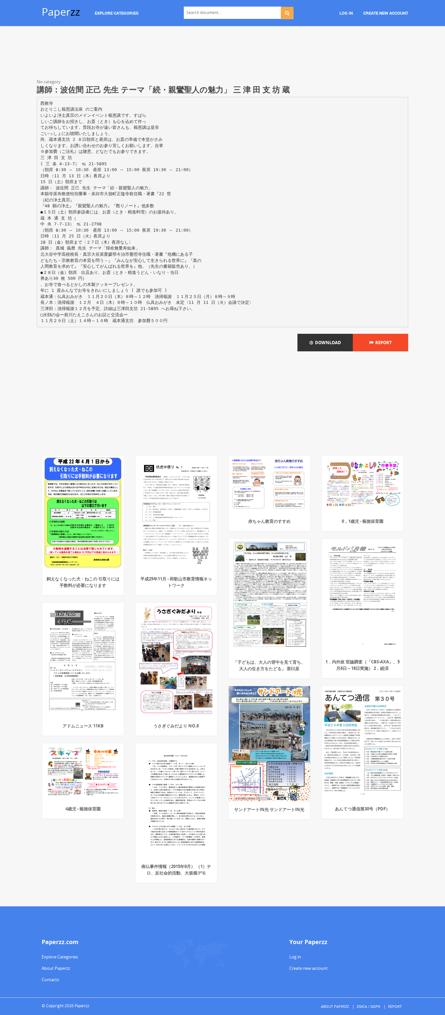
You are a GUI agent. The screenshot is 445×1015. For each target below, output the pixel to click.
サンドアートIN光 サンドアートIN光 (269, 809)
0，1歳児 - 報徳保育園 (362, 521)
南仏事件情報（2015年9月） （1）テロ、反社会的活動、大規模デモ (176, 869)
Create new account (308, 968)
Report (382, 342)
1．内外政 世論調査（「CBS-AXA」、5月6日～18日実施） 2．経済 (362, 665)
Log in (295, 957)
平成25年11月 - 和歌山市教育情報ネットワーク (176, 582)
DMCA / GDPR (368, 1006)
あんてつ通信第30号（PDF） (362, 809)
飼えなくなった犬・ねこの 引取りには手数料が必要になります (83, 582)
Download (327, 342)
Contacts (50, 979)
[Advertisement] (222, 53)
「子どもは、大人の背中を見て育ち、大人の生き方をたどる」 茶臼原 (269, 665)
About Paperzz (56, 968)
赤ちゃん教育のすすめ (269, 521)
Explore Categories (60, 957)
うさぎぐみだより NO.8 (176, 726)
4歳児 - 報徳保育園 (83, 809)
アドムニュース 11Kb (83, 726)
